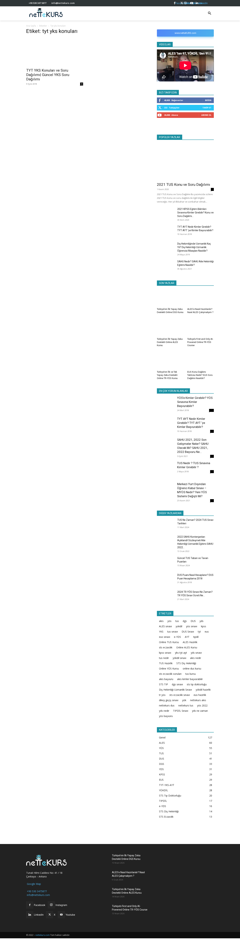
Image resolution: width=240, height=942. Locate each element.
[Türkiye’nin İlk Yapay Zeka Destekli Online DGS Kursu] (170, 297)
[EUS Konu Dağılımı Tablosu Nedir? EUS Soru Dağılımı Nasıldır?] (200, 360)
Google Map (33, 884)
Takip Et (206, 107)
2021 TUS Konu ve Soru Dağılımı (183, 184)
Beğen (208, 100)
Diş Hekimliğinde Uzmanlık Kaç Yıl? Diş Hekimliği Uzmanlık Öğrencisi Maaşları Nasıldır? (194, 247)
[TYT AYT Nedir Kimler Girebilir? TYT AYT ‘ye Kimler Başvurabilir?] (165, 231)
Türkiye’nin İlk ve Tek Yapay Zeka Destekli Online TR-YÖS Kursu (167, 375)
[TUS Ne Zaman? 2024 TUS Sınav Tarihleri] (165, 524)
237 (211, 410)
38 (212, 471)
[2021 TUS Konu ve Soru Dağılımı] (185, 161)
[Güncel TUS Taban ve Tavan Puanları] (165, 562)
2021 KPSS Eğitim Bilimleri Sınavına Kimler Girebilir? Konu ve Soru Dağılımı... (195, 212)
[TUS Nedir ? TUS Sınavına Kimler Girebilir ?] (165, 470)
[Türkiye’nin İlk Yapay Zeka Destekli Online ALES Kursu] (170, 327)
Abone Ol (206, 115)
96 (212, 431)
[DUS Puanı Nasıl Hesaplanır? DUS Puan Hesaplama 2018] (165, 579)
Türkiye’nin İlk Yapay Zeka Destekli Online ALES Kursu (170, 342)
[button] (209, 13)
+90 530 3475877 (36, 891)
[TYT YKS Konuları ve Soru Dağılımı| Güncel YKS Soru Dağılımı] (54, 52)
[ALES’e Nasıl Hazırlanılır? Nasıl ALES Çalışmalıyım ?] (200, 297)
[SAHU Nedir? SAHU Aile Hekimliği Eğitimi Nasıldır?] (165, 266)
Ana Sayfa (31, 25)
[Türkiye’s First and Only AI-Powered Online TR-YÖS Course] (200, 327)
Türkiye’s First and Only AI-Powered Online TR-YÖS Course (200, 342)
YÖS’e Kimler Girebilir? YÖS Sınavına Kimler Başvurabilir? (195, 402)
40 (212, 456)
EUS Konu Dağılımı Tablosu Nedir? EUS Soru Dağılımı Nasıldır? (200, 375)
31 (212, 500)
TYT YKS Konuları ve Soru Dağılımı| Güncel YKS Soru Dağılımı (47, 74)
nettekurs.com (42, 935)
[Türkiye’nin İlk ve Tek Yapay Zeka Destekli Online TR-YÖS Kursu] (170, 360)
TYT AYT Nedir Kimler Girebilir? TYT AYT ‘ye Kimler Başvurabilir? (191, 423)
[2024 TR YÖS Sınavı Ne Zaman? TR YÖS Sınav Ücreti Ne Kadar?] (165, 596)
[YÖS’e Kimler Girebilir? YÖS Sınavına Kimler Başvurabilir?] (165, 404)
